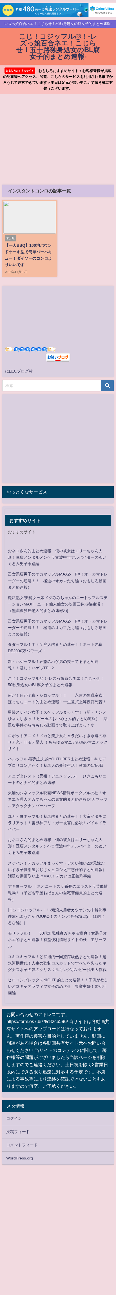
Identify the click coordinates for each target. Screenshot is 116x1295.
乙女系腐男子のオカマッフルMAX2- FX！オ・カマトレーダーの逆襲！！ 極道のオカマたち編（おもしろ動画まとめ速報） (58, 580)
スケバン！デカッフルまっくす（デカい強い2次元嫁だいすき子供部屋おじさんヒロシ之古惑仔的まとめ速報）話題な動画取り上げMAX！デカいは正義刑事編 (57, 869)
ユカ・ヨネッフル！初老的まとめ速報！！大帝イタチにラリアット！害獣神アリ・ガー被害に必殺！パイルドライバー (57, 822)
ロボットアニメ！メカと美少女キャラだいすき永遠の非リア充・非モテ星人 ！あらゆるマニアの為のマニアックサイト (58, 742)
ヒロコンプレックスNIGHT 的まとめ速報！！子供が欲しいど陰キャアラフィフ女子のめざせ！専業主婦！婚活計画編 (58, 986)
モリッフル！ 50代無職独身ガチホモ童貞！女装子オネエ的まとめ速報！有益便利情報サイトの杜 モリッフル (57, 939)
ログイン (14, 1118)
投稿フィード (18, 1132)
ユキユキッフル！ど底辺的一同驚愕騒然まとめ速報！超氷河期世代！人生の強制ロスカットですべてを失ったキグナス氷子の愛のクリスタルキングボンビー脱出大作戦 (57, 963)
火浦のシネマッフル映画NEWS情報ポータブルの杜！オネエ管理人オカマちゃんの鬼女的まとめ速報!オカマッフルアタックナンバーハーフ (58, 799)
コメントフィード (22, 1145)
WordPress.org (19, 1158)
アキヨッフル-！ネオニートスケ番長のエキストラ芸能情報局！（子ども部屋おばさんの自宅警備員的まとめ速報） (58, 892)
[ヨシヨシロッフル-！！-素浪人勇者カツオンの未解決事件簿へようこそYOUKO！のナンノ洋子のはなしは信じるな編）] (57, 916)
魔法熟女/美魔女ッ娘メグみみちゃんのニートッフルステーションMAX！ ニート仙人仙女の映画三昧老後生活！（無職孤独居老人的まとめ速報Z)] (58, 604)
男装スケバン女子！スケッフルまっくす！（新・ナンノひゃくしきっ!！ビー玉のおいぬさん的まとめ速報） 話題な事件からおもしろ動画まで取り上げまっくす (58, 718)
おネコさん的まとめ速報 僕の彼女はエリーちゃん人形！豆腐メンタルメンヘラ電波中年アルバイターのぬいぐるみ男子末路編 (57, 557)
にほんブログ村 (19, 371)
